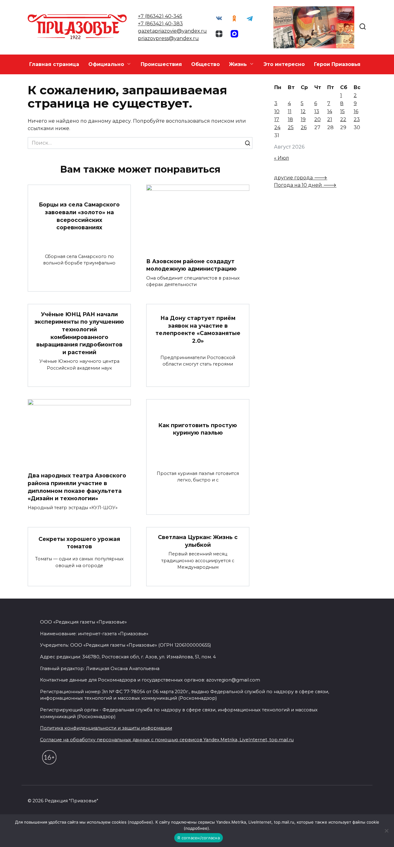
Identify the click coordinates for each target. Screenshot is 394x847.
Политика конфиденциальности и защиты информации (106, 728)
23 (357, 119)
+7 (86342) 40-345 (160, 16)
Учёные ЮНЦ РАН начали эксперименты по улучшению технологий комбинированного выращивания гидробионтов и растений (79, 333)
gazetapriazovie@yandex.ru (172, 31)
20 (317, 119)
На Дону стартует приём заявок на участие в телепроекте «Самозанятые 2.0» (197, 329)
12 (303, 111)
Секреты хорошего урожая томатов (79, 542)
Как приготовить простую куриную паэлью (198, 429)
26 (304, 127)
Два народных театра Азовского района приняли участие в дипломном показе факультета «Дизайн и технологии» (77, 486)
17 (276, 119)
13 (316, 111)
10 (276, 111)
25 (291, 127)
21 (329, 119)
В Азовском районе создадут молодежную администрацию (191, 265)
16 (356, 111)
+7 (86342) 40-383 (160, 24)
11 (289, 111)
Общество (205, 64)
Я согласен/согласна (198, 837)
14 (329, 111)
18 (290, 119)
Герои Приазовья (337, 64)
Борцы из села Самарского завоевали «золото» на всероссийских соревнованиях (79, 216)
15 (342, 111)
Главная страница (54, 64)
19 (303, 119)
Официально (106, 64)
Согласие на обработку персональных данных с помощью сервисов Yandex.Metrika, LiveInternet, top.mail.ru (167, 740)
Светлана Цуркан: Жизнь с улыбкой (198, 541)
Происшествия (161, 64)
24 (277, 127)
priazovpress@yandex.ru (168, 38)
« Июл (281, 158)
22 (343, 119)
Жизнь (238, 64)
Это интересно (284, 64)
